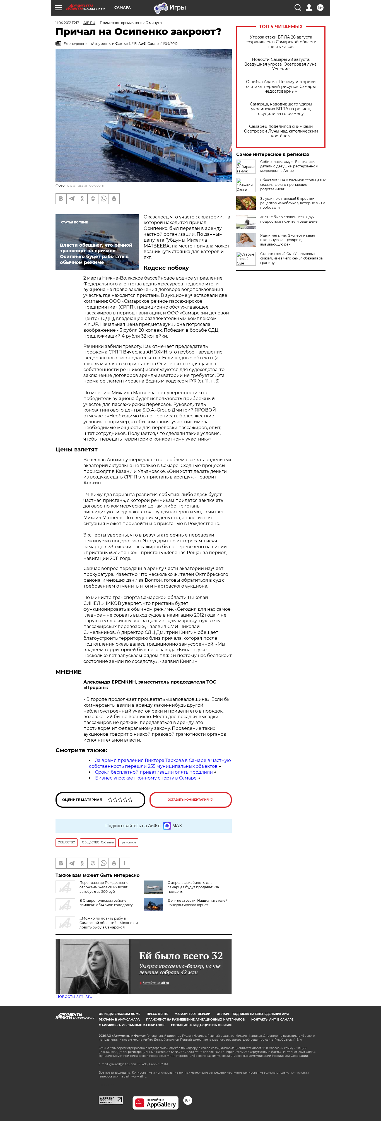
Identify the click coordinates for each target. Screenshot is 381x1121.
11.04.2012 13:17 (67, 23)
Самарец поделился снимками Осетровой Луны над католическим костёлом (281, 131)
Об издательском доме (119, 1014)
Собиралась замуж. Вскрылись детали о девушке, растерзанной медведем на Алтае (289, 166)
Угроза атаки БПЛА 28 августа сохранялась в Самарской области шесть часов (281, 42)
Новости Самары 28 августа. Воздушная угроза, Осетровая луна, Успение (280, 64)
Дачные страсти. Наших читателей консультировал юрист (198, 902)
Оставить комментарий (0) (191, 800)
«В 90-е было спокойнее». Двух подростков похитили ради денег (289, 219)
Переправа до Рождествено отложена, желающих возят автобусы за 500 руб (104, 887)
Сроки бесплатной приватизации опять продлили (154, 772)
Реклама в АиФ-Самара (119, 1019)
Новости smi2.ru (74, 996)
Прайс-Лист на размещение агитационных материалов (195, 1019)
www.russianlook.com (85, 185)
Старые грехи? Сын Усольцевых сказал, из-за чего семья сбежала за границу (291, 258)
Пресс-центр (157, 1014)
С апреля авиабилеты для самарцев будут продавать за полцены (193, 887)
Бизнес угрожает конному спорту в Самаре (146, 778)
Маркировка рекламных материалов (132, 1025)
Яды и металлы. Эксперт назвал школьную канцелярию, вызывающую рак (287, 239)
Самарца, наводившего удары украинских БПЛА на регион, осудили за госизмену (281, 109)
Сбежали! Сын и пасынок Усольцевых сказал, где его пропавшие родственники (292, 184)
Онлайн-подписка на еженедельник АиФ (253, 1014)
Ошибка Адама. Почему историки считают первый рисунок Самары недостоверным (281, 87)
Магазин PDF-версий (192, 1014)
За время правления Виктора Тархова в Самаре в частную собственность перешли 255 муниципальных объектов (160, 763)
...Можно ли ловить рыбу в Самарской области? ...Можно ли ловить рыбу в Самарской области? (97, 925)
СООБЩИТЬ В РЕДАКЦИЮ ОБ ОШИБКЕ (201, 1025)
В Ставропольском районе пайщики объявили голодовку (106, 902)
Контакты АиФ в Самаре (272, 1019)
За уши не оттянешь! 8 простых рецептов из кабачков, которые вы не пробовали (292, 203)
